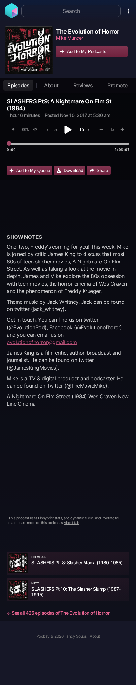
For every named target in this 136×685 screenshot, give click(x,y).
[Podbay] (11, 16)
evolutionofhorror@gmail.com (42, 342)
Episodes (18, 85)
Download (73, 170)
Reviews (83, 85)
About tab (71, 522)
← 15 (52, 129)
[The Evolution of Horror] (29, 50)
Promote (117, 85)
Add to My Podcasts (86, 51)
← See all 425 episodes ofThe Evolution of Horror (58, 613)
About (51, 85)
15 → (84, 129)
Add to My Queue (33, 170)
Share (102, 170)
